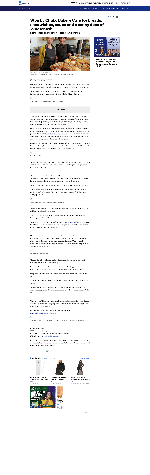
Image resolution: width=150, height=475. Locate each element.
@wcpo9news (30, 8)
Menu (73, 3)
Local (81, 3)
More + (128, 8)
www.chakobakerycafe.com (50, 336)
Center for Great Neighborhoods (56, 134)
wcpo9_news (23, 8)
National (88, 3)
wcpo (25, 8)
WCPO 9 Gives (121, 8)
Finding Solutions (103, 8)
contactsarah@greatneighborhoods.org (43, 313)
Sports (105, 3)
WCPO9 (20, 8)
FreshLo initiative (70, 222)
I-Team (80, 8)
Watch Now (126, 3)
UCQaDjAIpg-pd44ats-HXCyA (28, 8)
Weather (97, 3)
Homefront (112, 8)
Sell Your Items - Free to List (51, 358)
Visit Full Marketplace (84, 358)
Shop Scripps (114, 3)
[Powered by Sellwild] (87, 412)
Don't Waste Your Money (90, 8)
